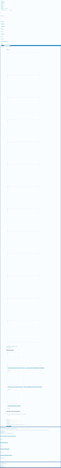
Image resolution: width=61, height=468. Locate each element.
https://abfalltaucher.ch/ (14, 428)
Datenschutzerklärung (4, 463)
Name (7, 420)
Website (7, 423)
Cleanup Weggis (4, 442)
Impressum (3, 462)
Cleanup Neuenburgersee (6, 455)
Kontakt (2, 464)
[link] (2, 9)
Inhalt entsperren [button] (2, 432)
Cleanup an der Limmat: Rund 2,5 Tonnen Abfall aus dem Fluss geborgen (25, 386)
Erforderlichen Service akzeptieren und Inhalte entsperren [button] (6, 433)
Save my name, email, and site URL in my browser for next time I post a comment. (16, 424)
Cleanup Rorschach (4, 448)
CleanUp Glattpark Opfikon (14, 405)
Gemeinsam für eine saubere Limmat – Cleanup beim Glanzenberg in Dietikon (26, 367)
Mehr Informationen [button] (2, 431)
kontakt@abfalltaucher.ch (8, 428)
